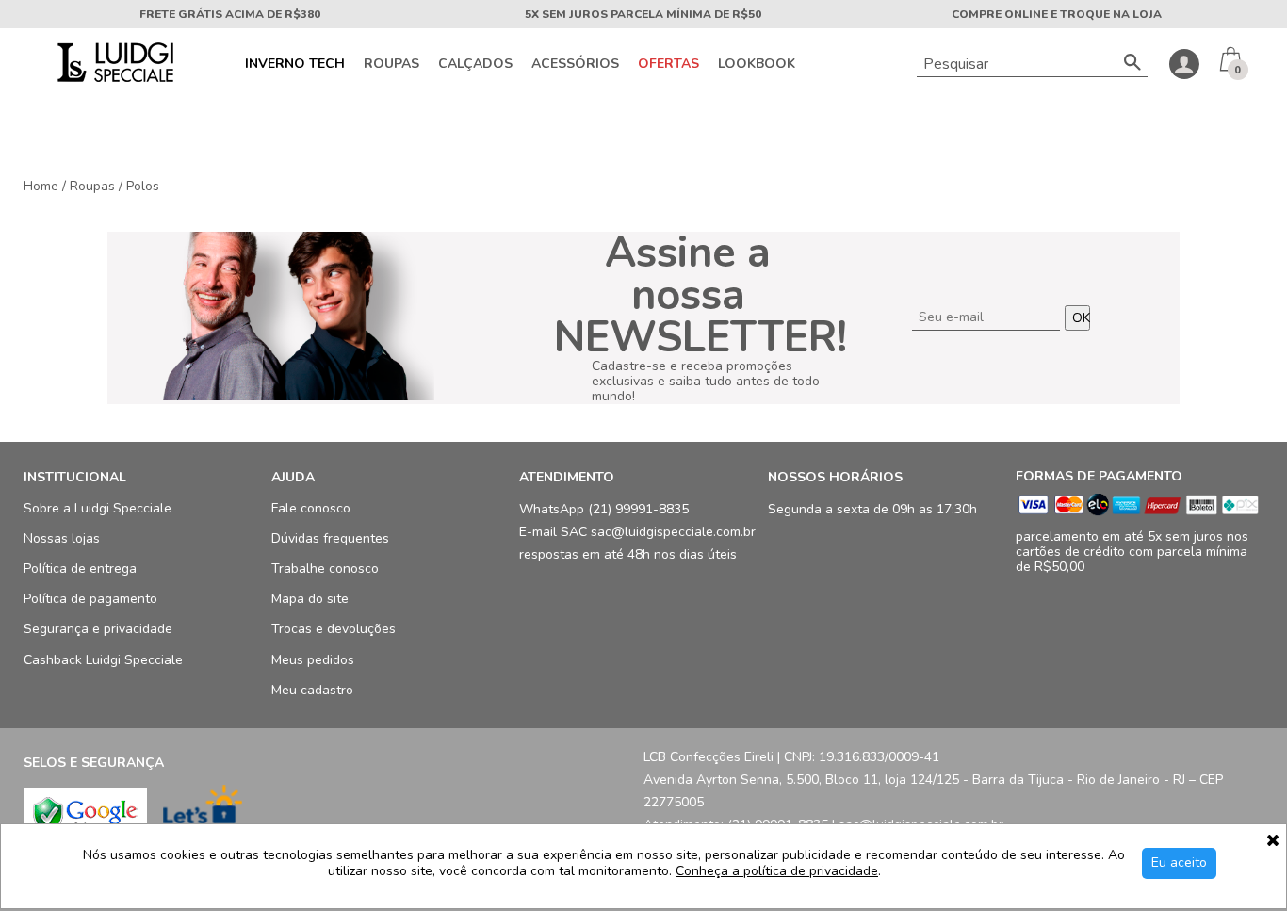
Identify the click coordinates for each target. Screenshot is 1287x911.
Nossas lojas (62, 539)
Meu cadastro (312, 690)
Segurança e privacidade (98, 630)
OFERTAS (668, 64)
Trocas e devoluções (333, 630)
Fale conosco (310, 508)
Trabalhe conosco (325, 569)
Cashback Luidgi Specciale (103, 660)
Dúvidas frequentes (330, 539)
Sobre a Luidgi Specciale (97, 508)
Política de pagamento (90, 600)
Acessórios (575, 64)
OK (1081, 318)
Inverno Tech (295, 64)
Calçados (475, 64)
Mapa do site (310, 600)
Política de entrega (80, 569)
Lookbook (756, 64)
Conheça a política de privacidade (777, 872)
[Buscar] (1132, 64)
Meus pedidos (312, 660)
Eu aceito (1179, 862)
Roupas (391, 64)
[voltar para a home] (113, 78)
